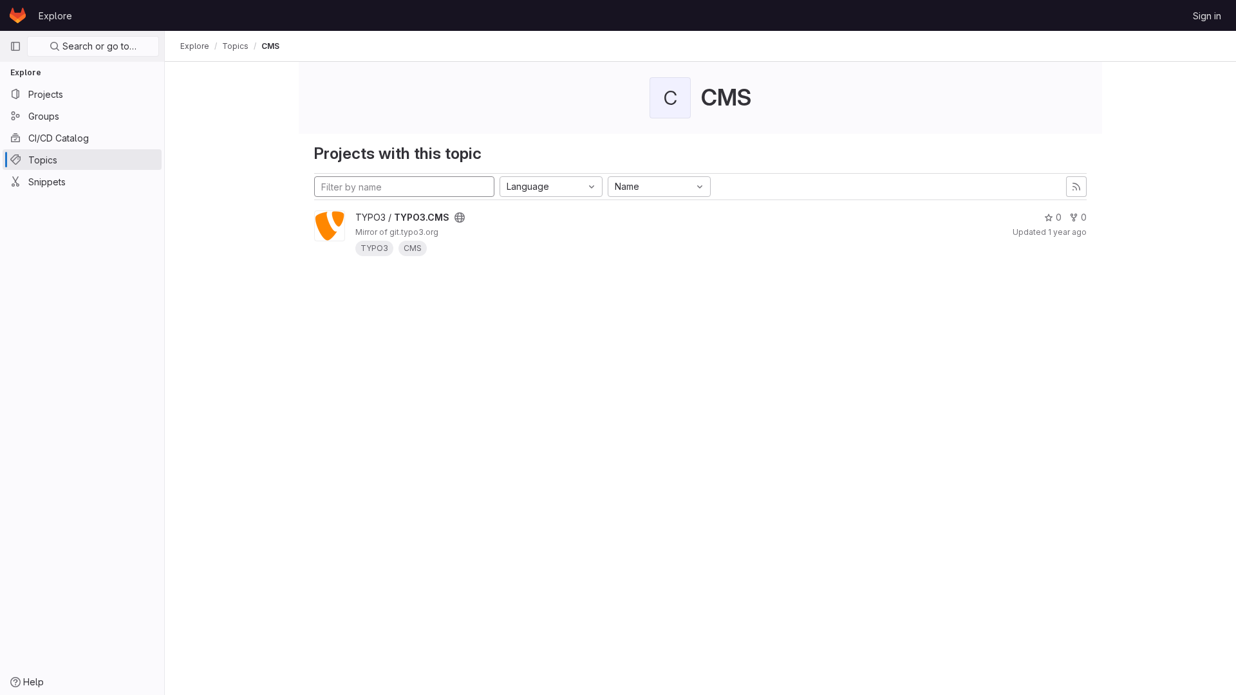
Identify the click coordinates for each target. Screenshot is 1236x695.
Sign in (1207, 15)
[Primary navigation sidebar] (15, 46)
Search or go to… (98, 46)
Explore (55, 15)
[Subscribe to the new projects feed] (1076, 186)
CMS (270, 46)
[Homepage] (17, 15)
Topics (235, 46)
